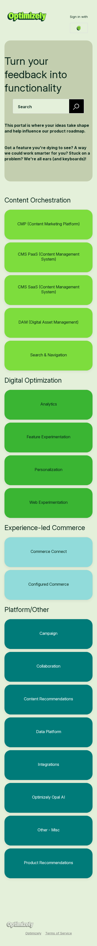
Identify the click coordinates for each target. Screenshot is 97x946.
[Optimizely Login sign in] (79, 28)
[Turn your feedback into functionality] (26, 16)
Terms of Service (58, 933)
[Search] (76, 106)
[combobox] (48, 106)
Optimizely (33, 933)
